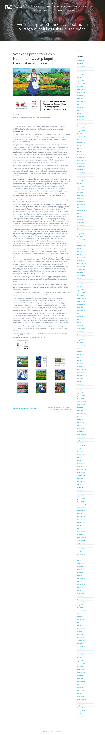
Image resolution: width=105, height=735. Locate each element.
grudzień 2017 (81, 363)
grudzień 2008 (81, 664)
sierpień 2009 (81, 640)
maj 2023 (79, 175)
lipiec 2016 (80, 410)
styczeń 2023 (80, 187)
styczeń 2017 (80, 393)
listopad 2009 (80, 631)
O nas (36, 3)
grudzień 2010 (81, 593)
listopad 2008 (80, 666)
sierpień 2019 (81, 304)
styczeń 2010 (80, 625)
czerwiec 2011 (81, 578)
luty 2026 (79, 78)
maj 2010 (79, 613)
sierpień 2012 (81, 543)
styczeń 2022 (80, 219)
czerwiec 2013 (81, 516)
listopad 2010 (80, 596)
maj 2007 (79, 714)
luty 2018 (79, 357)
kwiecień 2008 (81, 687)
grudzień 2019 (81, 293)
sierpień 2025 (81, 95)
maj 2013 (79, 519)
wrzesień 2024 (81, 128)
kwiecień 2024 (81, 142)
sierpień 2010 (81, 605)
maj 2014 (79, 484)
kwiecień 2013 (81, 522)
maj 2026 (79, 69)
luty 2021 (79, 251)
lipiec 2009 (80, 643)
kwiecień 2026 (81, 72)
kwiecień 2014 (81, 487)
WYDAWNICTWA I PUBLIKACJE (72, 6)
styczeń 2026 (80, 81)
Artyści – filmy (67, 3)
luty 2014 (79, 493)
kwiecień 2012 (81, 555)
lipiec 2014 (80, 478)
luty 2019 (79, 322)
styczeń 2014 (80, 496)
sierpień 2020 (81, 269)
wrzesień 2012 (81, 540)
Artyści (36, 6)
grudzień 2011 (81, 563)
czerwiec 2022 (81, 204)
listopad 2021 (80, 225)
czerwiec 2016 (81, 413)
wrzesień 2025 (81, 92)
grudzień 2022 (81, 190)
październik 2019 (81, 298)
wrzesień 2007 (81, 702)
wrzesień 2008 (81, 672)
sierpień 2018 (81, 340)
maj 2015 (79, 449)
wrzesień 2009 (81, 637)
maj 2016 (79, 416)
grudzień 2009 (81, 628)
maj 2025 (79, 104)
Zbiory (85, 6)
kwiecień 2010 (81, 616)
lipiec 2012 (80, 546)
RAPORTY (60, 10)
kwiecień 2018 (81, 351)
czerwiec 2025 (81, 101)
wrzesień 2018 (81, 337)
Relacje (51, 3)
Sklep (42, 6)
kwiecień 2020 (81, 281)
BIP (77, 10)
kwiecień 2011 (81, 584)
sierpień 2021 (81, 234)
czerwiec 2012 (81, 549)
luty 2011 (79, 590)
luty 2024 (79, 148)
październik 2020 (81, 263)
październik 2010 (81, 599)
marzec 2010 (80, 619)
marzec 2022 (80, 213)
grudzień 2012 (81, 531)
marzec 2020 (80, 284)
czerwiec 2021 (81, 240)
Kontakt (53, 10)
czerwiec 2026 (81, 66)
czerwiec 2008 (81, 681)
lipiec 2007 (80, 708)
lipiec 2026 (80, 63)
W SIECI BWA (37, 10)
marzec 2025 (80, 110)
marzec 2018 (80, 354)
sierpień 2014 (81, 475)
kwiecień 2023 (81, 178)
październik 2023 (81, 160)
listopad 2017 (80, 366)
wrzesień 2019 (81, 301)
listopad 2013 (80, 502)
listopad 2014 (80, 466)
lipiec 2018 (80, 343)
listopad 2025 (80, 86)
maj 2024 (79, 139)
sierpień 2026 (81, 60)
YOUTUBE (58, 3)
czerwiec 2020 (81, 275)
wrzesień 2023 (81, 163)
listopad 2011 (80, 566)
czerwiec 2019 (81, 310)
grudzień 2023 (81, 154)
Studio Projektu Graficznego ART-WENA (52, 731)
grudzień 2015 (81, 428)
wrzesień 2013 (81, 508)
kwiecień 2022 (81, 210)
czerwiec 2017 (81, 378)
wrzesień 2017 (81, 372)
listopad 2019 (80, 296)
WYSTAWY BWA (71, 10)
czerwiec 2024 (81, 137)
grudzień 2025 (81, 84)
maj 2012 (79, 552)
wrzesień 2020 (81, 266)
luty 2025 (79, 113)
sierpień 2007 (81, 705)
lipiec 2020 (80, 272)
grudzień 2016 (81, 396)
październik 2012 (81, 537)
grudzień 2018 (81, 328)
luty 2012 (79, 561)
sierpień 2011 (81, 572)
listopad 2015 (80, 431)
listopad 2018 (80, 331)
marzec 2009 (80, 655)
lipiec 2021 (80, 237)
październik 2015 (81, 434)
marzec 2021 (80, 248)
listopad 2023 (80, 157)
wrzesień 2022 (81, 198)
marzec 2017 (80, 387)
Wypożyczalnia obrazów (54, 6)
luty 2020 (79, 287)
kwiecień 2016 (81, 419)
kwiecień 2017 (81, 384)
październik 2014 (81, 469)
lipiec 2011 (80, 575)
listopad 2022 (80, 192)
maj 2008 (79, 684)
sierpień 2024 (81, 131)
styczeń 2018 (80, 360)
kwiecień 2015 (81, 452)
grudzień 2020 (81, 257)
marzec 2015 (80, 455)
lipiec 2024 (80, 134)
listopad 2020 (80, 260)
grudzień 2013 (81, 499)
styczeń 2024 (80, 151)
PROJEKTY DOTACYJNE (92, 3)
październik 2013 (81, 505)
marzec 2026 (80, 75)
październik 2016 (81, 402)
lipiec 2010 (80, 608)
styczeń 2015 (80, 460)
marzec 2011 (80, 587)
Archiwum (46, 10)
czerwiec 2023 (81, 172)
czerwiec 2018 (81, 346)
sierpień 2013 (81, 510)
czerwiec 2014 (81, 481)
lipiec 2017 (80, 375)
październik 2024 (81, 125)
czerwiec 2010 (81, 611)
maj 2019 (79, 313)
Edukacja (92, 6)
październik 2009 (81, 634)
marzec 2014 (80, 490)
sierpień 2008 (81, 675)
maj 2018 (79, 349)
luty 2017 (79, 390)
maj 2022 (79, 207)
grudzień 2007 (81, 696)
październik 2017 (81, 369)
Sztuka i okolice (79, 3)
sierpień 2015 (81, 440)
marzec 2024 (80, 145)
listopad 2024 (80, 122)
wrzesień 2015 (81, 437)
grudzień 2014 (81, 463)
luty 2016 (79, 425)
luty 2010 (79, 622)
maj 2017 (79, 381)
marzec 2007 (80, 717)
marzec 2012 (80, 558)
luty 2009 (79, 658)
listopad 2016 (80, 399)
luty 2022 (79, 216)
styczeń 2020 (80, 290)
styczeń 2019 (80, 325)
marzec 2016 (80, 422)
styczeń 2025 (80, 116)
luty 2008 (79, 693)
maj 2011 (79, 581)
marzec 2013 (80, 525)
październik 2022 (81, 195)
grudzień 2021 (81, 222)
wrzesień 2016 (81, 404)
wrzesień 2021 (81, 231)
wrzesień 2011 (81, 569)
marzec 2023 (80, 181)
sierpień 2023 (81, 166)
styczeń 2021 (80, 254)
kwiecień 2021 (81, 245)
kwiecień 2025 (81, 107)
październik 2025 (81, 89)
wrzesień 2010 (81, 602)
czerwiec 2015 (81, 446)
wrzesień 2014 (81, 472)
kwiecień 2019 (81, 316)
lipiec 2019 (80, 307)
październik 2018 (81, 334)
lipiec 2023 (80, 169)
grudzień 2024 (81, 119)
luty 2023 (79, 184)
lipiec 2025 (80, 98)
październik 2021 (81, 228)
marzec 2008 (80, 690)
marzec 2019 (80, 319)
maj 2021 (79, 243)
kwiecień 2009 (81, 652)
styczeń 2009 (80, 661)
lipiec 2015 (80, 443)
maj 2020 (79, 278)
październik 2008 (81, 669)
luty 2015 (79, 457)
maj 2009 (79, 649)
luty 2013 (79, 528)
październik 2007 (81, 699)
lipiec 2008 (80, 678)
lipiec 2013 (80, 513)
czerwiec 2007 (81, 711)
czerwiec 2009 (81, 646)
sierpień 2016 (81, 407)
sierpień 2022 (81, 201)
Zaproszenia (43, 3)
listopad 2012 (80, 534)
